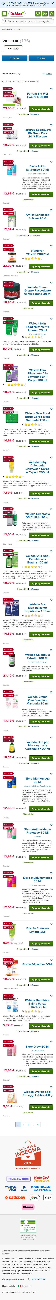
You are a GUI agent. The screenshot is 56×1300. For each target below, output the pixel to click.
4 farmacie (35, 114)
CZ (23, 1292)
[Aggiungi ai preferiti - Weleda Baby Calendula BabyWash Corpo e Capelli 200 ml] (51, 457)
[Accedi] (45, 13)
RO (34, 1292)
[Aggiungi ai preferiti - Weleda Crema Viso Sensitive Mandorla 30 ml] (51, 692)
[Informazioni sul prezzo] (25, 108)
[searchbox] (28, 21)
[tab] (13, 48)
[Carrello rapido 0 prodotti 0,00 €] (51, 13)
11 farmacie (35, 236)
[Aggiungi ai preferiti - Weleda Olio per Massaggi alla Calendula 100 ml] (51, 737)
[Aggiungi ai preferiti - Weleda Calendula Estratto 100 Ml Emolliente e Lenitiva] (51, 650)
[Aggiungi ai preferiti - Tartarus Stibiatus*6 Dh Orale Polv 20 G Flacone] (51, 125)
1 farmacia (35, 151)
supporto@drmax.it (15, 1279)
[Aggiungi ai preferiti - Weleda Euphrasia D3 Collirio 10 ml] (51, 509)
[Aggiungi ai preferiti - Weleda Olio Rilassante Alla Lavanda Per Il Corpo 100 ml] (51, 365)
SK (27, 1292)
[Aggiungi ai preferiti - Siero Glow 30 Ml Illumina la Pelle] (51, 1042)
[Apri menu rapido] (4, 13)
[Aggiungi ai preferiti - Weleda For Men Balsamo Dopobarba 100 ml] (51, 599)
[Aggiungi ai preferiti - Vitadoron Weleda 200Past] (51, 246)
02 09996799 (38, 1279)
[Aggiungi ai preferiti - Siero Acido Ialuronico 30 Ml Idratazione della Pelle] (51, 161)
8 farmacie (35, 1031)
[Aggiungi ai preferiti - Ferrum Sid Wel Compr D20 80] (51, 89)
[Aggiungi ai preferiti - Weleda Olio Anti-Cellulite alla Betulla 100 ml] (51, 551)
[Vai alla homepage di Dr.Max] (17, 13)
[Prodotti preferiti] (38, 13)
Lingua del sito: (9, 1286)
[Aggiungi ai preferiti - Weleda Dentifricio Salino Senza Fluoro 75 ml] (51, 995)
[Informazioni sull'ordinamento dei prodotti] (20, 74)
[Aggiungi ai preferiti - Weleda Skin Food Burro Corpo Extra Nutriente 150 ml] (51, 408)
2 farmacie (35, 272)
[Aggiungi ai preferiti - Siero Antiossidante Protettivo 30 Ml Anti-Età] (51, 824)
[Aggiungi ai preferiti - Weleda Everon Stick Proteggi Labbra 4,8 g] (51, 1087)
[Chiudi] (52, 3)
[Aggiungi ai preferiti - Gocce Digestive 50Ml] (51, 959)
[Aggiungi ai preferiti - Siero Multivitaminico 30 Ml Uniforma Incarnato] (51, 873)
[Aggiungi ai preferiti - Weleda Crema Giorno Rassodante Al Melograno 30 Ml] (51, 282)
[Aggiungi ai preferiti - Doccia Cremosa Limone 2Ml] (51, 924)
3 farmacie (35, 355)
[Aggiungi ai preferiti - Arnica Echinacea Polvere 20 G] (51, 210)
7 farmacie (35, 541)
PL (30, 1292)
